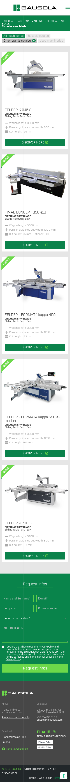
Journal (6, 742)
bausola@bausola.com (49, 720)
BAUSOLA (7, 21)
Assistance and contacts (15, 717)
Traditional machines (29, 21)
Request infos (35, 668)
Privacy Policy (46, 647)
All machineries (13, 35)
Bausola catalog (38, 35)
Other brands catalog (19, 40)
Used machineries (51, 40)
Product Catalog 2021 (14, 737)
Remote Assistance (15, 749)
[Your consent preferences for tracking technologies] (63, 775)
